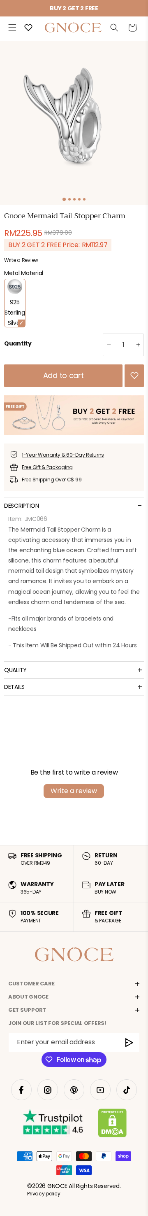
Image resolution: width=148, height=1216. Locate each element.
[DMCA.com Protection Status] (112, 1125)
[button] (12, 28)
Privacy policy (43, 1193)
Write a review (74, 791)
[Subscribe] (129, 1042)
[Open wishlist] (28, 27)
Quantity (18, 343)
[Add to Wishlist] (134, 375)
